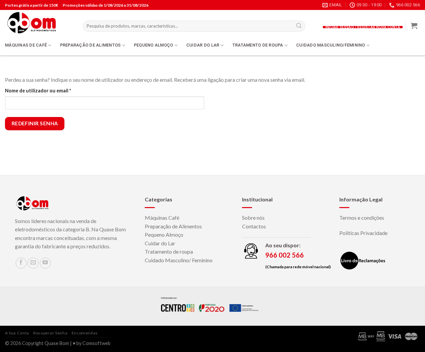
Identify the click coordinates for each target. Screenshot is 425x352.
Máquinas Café (162, 217)
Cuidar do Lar (160, 243)
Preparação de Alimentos (173, 226)
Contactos (254, 226)
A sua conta (17, 332)
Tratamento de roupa (169, 251)
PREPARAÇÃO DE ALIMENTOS (90, 45)
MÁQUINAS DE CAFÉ (26, 45)
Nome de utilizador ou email (51, 90)
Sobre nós (253, 217)
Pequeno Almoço (164, 234)
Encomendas (85, 332)
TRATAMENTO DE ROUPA (257, 45)
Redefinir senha (35, 123)
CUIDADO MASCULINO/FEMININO (330, 45)
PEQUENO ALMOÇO (153, 45)
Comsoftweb (96, 343)
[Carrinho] (414, 26)
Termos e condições (361, 217)
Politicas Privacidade (363, 233)
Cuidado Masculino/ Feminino (178, 260)
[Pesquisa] (298, 26)
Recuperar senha (50, 332)
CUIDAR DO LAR (202, 45)
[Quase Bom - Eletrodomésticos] (39, 22)
